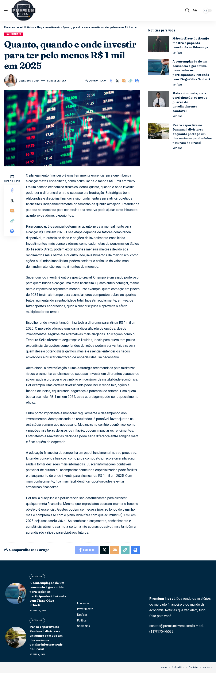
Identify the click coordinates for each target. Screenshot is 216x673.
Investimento (14, 34)
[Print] (137, 80)
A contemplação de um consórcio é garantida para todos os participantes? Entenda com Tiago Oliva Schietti (191, 70)
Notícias (177, 53)
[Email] (124, 80)
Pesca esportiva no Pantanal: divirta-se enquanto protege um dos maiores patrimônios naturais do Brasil (192, 134)
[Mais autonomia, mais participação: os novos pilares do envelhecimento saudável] (158, 99)
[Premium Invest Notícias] (23, 10)
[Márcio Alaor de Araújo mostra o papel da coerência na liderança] (158, 44)
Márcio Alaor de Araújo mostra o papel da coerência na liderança (191, 43)
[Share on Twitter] (117, 80)
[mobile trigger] (7, 10)
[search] (187, 10)
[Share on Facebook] (111, 80)
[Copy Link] (130, 80)
